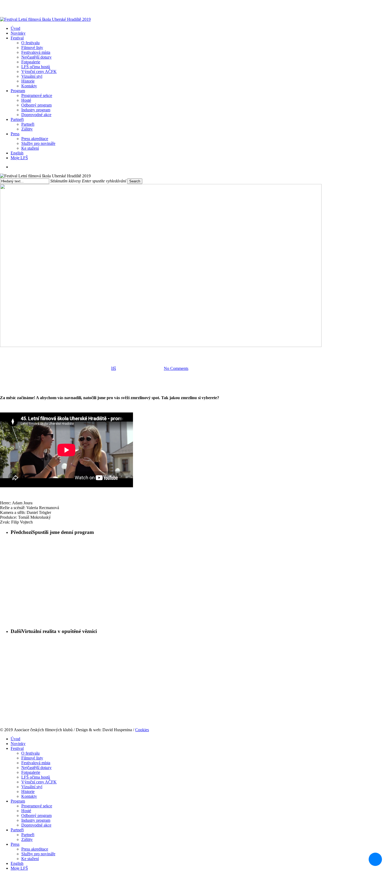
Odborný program (36, 815)
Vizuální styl (31, 786)
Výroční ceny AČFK (39, 782)
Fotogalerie (30, 772)
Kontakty (29, 796)
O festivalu (30, 753)
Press (15, 844)
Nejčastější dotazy (36, 767)
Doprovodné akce (36, 825)
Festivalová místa (35, 762)
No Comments (176, 368)
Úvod (15, 739)
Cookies (142, 729)
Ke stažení (30, 858)
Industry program (35, 820)
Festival (17, 748)
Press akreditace (34, 849)
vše (171, 353)
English (17, 863)
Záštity (27, 839)
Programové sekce (36, 806)
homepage (126, 353)
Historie (28, 791)
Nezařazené (152, 353)
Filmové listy (32, 758)
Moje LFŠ (19, 868)
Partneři (17, 830)
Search (134, 181)
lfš (113, 368)
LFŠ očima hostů (35, 777)
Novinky (18, 743)
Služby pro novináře (38, 854)
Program (18, 801)
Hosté (26, 810)
